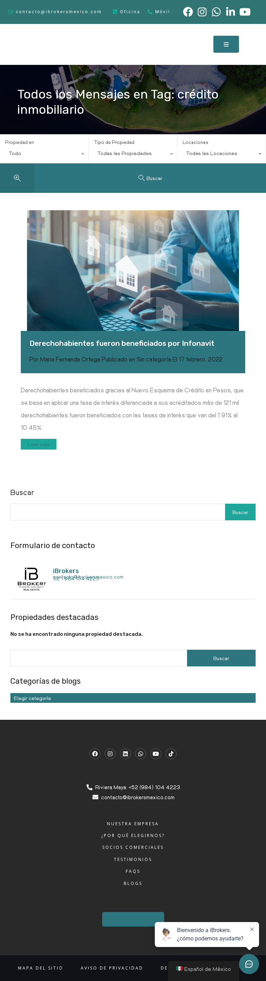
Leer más (39, 444)
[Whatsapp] (140, 753)
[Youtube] (155, 753)
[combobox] (44, 154)
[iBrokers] (31, 590)
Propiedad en (19, 142)
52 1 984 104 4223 (76, 578)
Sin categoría (153, 359)
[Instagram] (110, 753)
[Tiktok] (171, 753)
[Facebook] (94, 753)
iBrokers (66, 571)
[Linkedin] (125, 753)
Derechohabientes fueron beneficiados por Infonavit (121, 343)
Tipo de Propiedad (114, 142)
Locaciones (195, 142)
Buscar (240, 512)
